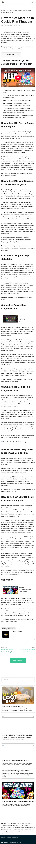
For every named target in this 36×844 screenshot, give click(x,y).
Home (3, 10)
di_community (16, 631)
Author (4, 628)
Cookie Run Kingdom (11, 10)
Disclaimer (15, 837)
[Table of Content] (18, 55)
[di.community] (3, 2)
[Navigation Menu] (33, 2)
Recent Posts (11, 628)
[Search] (33, 680)
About (3, 837)
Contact (8, 837)
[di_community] (5, 637)
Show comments (18, 660)
